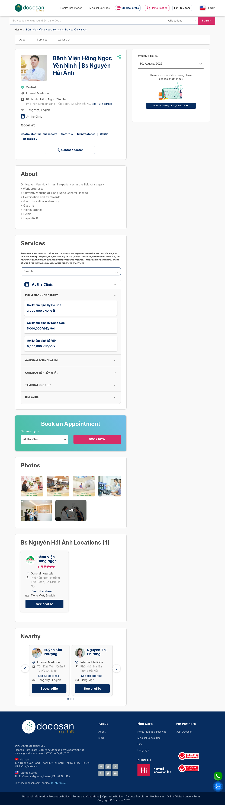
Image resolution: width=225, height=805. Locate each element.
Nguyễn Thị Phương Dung (97, 652)
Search (206, 20)
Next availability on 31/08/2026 (169, 105)
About (103, 724)
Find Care (145, 724)
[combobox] (88, 21)
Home (18, 29)
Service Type (30, 431)
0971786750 (58, 783)
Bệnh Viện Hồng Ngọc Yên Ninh (47, 559)
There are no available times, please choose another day (171, 77)
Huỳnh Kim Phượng (53, 652)
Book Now (97, 439)
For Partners (186, 724)
